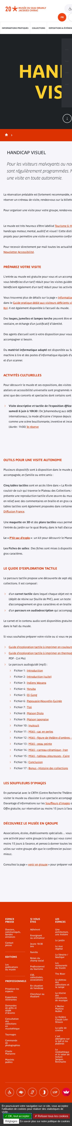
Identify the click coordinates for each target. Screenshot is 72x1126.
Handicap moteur (9, 1092)
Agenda (67, 67)
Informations (67, 55)
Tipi (29, 707)
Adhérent (35, 929)
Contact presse (9, 944)
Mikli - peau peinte (40, 743)
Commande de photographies (12, 1043)
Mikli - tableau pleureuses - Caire (49, 756)
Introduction (35, 670)
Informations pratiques (15, 28)
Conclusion (35, 762)
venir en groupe (38, 864)
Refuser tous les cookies (52, 1116)
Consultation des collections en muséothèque (12, 1024)
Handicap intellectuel (43, 1092)
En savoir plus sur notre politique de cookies (45, 1121)
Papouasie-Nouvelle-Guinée (44, 701)
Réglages (11, 1121)
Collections (38, 28)
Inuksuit (33, 725)
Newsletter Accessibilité (18, 252)
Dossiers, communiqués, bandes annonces (12, 933)
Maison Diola (35, 713)
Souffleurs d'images (57, 803)
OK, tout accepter (18, 1116)
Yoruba (31, 688)
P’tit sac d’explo (19, 537)
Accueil (5, 135)
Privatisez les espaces (12, 990)
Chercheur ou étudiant (37, 995)
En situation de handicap (36, 987)
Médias (67, 78)
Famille (34, 952)
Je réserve (33, 426)
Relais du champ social (37, 959)
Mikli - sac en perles (40, 731)
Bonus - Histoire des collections (48, 768)
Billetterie (67, 44)
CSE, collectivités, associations (36, 977)
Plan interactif (67, 90)
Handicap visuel (21, 1092)
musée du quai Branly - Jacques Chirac (29, 8)
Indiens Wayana (36, 682)
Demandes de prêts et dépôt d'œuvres (11, 1009)
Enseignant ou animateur (37, 936)
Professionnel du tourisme (37, 967)
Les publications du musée (11, 967)
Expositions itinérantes (11, 998)
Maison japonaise (38, 719)
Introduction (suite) (39, 676)
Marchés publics (9, 1061)
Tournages (10, 1034)
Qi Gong (32, 694)
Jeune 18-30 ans (36, 945)
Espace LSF (55, 1092)
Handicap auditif (32, 1092)
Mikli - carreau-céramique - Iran (48, 749)
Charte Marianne (10, 1052)
